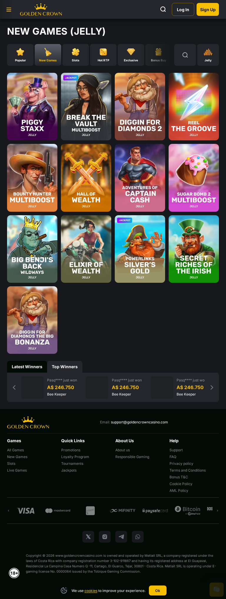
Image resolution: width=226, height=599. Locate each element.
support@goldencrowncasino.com (139, 422)
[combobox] (208, 55)
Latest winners (27, 366)
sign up (208, 9)
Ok (157, 590)
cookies (90, 590)
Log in (183, 9)
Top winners (65, 366)
